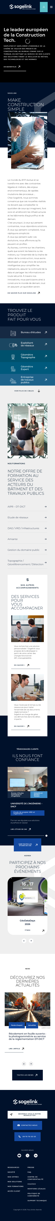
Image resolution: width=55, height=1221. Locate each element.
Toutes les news (25, 1075)
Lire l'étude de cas (19, 829)
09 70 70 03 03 (29, 1137)
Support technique (37, 1201)
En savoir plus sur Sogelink (22, 293)
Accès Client (14, 1191)
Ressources (13, 1167)
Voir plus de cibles (24, 391)
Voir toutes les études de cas (25, 845)
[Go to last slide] (24, 1063)
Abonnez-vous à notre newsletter (29, 1114)
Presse (31, 1167)
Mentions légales (36, 1189)
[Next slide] (31, 940)
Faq (29, 1172)
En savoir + (19, 665)
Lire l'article (14, 1049)
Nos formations (15, 1186)
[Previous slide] (24, 940)
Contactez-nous (29, 1125)
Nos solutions (15, 1182)
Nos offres (13, 1177)
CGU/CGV (32, 1184)
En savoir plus (10, 67)
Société (11, 1172)
